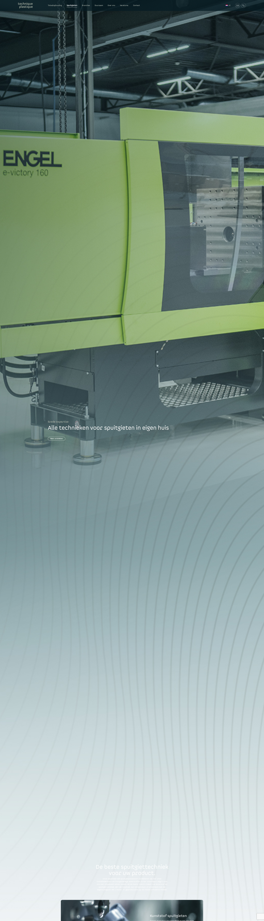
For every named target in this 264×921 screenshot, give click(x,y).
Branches (86, 5)
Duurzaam (99, 5)
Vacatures (124, 5)
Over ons (111, 5)
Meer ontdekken (56, 439)
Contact (136, 5)
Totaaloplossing (55, 5)
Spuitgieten (72, 5)
